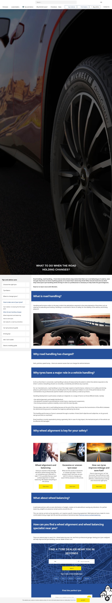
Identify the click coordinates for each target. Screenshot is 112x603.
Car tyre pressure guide (10, 328)
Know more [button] (73, 600)
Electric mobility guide (10, 345)
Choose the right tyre (9, 284)
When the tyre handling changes (12, 312)
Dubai (56, 578)
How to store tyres (8, 318)
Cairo (63, 578)
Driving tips (6, 334)
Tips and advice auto (9, 280)
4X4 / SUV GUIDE (8, 340)
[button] (107, 598)
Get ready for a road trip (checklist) (12, 322)
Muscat (71, 578)
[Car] (107, 2)
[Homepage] (10, 2)
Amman (87, 578)
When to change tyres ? (10, 296)
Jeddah (79, 578)
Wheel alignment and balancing (12, 315)
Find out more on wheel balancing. (90, 515)
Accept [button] (83, 600)
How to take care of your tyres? (13, 302)
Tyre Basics (6, 290)
